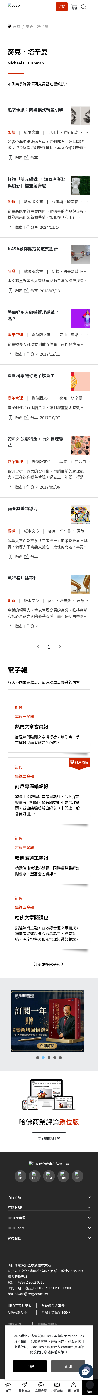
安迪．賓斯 (68, 334)
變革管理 (15, 334)
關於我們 (14, 1324)
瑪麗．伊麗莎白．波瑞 (78, 461)
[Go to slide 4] (54, 1057)
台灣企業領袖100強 (55, 1312)
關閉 (68, 1366)
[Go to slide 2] (43, 1057)
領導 (11, 531)
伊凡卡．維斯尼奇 (63, 132)
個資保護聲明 (47, 1324)
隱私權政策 (56, 1352)
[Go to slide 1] (37, 1057)
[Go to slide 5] (60, 1057)
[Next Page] (60, 647)
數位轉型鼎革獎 (53, 1305)
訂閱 (62, 6)
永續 (11, 132)
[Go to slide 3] (49, 1057)
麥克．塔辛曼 (70, 398)
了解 (30, 1366)
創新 (11, 201)
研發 (11, 271)
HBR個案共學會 (19, 1305)
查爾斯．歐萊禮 (65, 201)
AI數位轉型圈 (17, 1312)
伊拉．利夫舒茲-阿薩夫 (71, 271)
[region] (49, 1021)
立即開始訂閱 (49, 1138)
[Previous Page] (38, 647)
